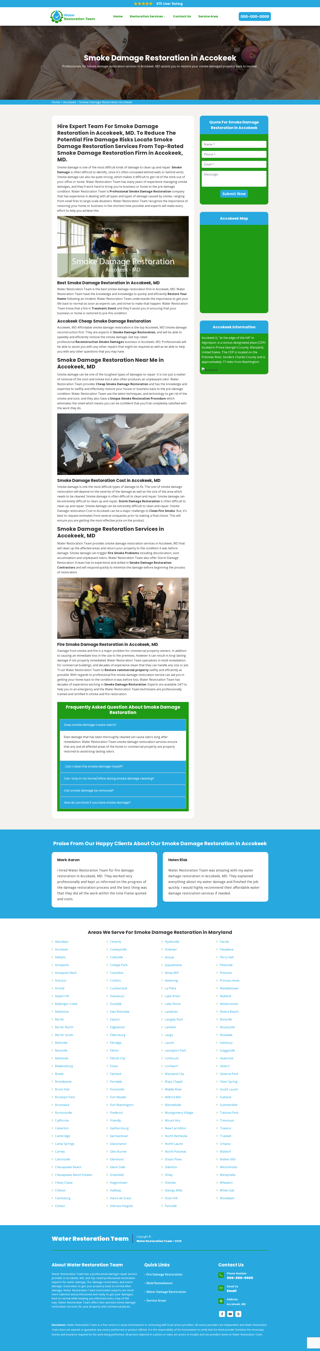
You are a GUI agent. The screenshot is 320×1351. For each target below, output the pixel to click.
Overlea (170, 1183)
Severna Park (229, 1074)
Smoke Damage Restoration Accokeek (105, 102)
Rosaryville (227, 1027)
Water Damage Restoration (166, 1292)
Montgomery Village (179, 1113)
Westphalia (227, 1175)
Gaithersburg (119, 1128)
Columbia (116, 973)
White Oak (227, 1190)
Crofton (115, 980)
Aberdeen (62, 942)
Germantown (119, 1136)
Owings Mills (173, 1190)
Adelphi (60, 957)
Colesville (116, 957)
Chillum (60, 1190)
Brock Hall (62, 1089)
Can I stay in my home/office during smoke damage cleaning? (109, 778)
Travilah (225, 1136)
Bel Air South (64, 1035)
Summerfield (228, 1105)
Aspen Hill (62, 996)
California (62, 1120)
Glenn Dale (117, 1167)
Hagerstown (118, 1183)
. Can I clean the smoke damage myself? (93, 766)
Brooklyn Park (65, 1097)
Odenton (171, 1167)
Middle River (173, 1089)
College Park (119, 965)
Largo (169, 1035)
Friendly (115, 1120)
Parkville (171, 1206)
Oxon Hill (171, 1198)
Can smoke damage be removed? (89, 790)
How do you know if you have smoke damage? (97, 802)
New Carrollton (175, 1128)
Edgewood (117, 1027)
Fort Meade (118, 1097)
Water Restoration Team (90, 1238)
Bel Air (59, 1019)
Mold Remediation (159, 1283)
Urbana (225, 1144)
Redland (225, 996)
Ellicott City (117, 1058)
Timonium (227, 1120)
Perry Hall (227, 957)
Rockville (226, 1019)
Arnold (59, 988)
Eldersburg (117, 1035)
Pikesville (226, 965)
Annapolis (62, 965)
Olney (169, 1175)
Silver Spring (228, 1082)
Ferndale (116, 1082)
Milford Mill (173, 1097)
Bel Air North (64, 1027)
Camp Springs (64, 1144)
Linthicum (172, 1058)
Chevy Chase (64, 1183)
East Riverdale (119, 1012)
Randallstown (229, 988)
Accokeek (69, 102)
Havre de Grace (120, 1198)
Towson (225, 1128)
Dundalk (116, 1004)
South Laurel (229, 1089)
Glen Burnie (118, 1151)
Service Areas (156, 1300)
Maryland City (174, 1074)
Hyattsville (172, 942)
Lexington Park (175, 1050)
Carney (60, 1151)
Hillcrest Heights (121, 1206)
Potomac (226, 973)
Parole (224, 942)
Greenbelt (117, 1175)
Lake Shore (173, 1004)
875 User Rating (169, 3)
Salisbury (226, 1043)
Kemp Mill (172, 973)
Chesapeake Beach (68, 1167)
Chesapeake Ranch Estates (73, 1175)
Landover (171, 1012)
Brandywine (63, 1082)
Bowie (59, 1074)
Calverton (62, 1128)
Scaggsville (227, 1050)
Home (118, 16)
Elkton (114, 1050)
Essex (114, 1066)
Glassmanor (118, 1144)
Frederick (116, 1113)
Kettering (171, 980)
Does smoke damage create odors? (90, 725)
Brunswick (62, 1105)
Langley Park (174, 1019)
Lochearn (171, 1066)
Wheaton (226, 1183)
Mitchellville (173, 1105)
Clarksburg (63, 1198)
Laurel (169, 1043)
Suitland (225, 1097)
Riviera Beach (229, 1012)
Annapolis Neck (66, 973)
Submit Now (234, 193)
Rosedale (226, 1035)
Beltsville (61, 1043)
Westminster (229, 1167)
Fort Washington (122, 1105)
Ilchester (171, 949)
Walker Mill (227, 1159)
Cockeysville (118, 949)
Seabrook (226, 1058)
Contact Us (182, 16)
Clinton (60, 1206)
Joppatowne (173, 965)
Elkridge (115, 1043)
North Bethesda (176, 1136)
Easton (115, 1019)
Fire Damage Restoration (164, 1274)
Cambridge (62, 1136)
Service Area (208, 16)
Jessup (169, 957)
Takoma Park (229, 1113)
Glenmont (117, 1159)
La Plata (170, 988)
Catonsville (62, 1159)
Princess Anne (229, 980)
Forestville (117, 1089)
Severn (224, 1066)
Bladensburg (64, 1066)
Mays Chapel (174, 1082)
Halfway (115, 1190)
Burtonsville (63, 1113)
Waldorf (225, 1151)
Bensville (61, 1050)
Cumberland (118, 988)
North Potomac (175, 1151)
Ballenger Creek (66, 1004)
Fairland (115, 1074)
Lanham (170, 1027)
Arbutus (60, 980)
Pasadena (226, 949)
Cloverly (115, 942)
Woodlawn (227, 1198)
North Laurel (174, 1144)
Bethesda (61, 1058)
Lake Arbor (172, 996)
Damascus (117, 996)
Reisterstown (229, 1004)
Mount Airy (172, 1120)
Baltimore (62, 1012)
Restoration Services (146, 16)
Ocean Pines (173, 1159)
